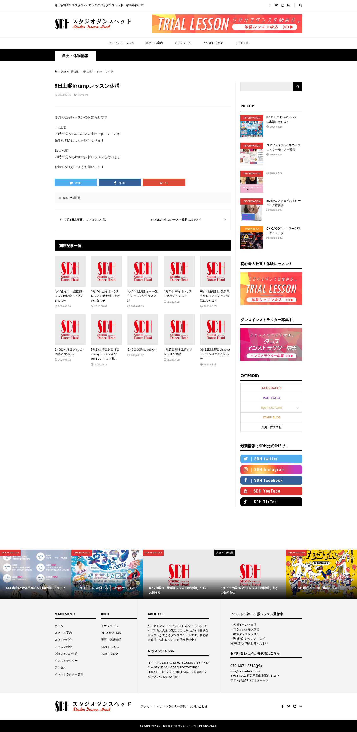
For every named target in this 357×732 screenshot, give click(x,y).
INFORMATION (271, 388)
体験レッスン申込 (66, 653)
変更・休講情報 (75, 56)
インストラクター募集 (69, 674)
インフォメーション (121, 43)
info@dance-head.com (245, 671)
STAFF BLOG (272, 417)
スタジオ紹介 (63, 639)
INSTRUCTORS (271, 407)
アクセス (243, 43)
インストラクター (214, 43)
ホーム (59, 626)
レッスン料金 (63, 646)
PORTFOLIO (271, 397)
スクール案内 (154, 43)
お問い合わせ (198, 706)
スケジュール (183, 43)
